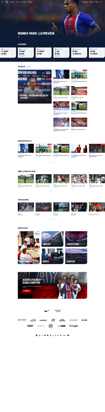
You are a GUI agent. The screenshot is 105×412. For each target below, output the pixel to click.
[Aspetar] (40, 326)
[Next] (86, 52)
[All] (53, 320)
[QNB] (84, 320)
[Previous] (19, 52)
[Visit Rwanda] (62, 320)
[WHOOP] (73, 320)
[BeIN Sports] (61, 326)
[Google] (73, 326)
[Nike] (48, 311)
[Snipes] (30, 326)
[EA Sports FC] (50, 326)
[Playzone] (27, 290)
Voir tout (29, 66)
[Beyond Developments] (22, 320)
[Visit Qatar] (33, 320)
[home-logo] (7, 2)
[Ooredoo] (43, 320)
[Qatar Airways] (57, 311)
